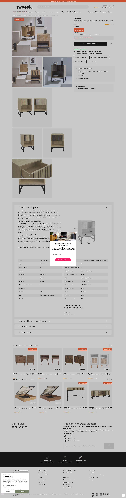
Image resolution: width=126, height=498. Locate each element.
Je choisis (8, 491)
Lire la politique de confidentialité (8, 487)
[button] (2, 493)
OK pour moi (22, 491)
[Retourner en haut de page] (123, 495)
